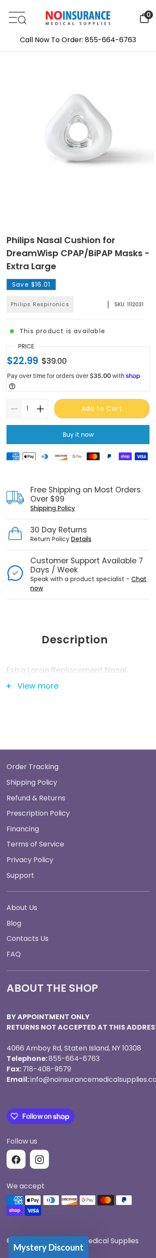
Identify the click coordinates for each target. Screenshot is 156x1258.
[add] (40, 408)
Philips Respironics (40, 304)
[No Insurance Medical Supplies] (78, 17)
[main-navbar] (16, 16)
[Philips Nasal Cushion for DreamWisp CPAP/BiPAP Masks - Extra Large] (78, 132)
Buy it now (78, 434)
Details (81, 539)
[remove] (14, 408)
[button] (48, 1247)
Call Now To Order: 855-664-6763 (78, 40)
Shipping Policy (52, 508)
